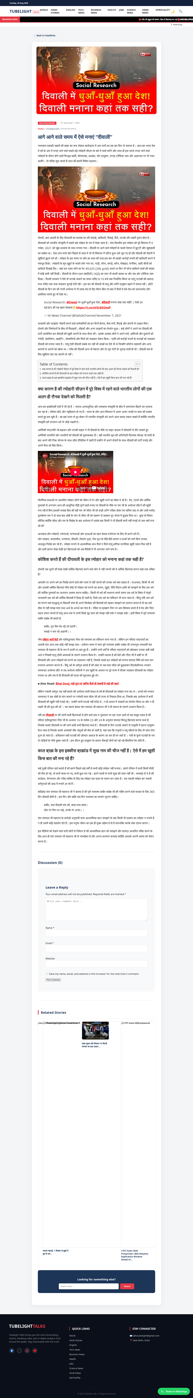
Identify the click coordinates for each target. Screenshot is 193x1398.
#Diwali (71, 302)
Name (50, 927)
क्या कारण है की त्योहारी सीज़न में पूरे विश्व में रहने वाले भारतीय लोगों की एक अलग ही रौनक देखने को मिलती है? (90, 369)
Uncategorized (47, 123)
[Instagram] (27, 1350)
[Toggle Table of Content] (136, 364)
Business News (96, 11)
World (44, 9)
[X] (19, 1350)
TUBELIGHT (24, 11)
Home (41, 128)
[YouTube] (35, 1350)
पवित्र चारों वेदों (50, 639)
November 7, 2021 (109, 316)
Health (112, 9)
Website (50, 958)
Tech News (81, 11)
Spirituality (163, 9)
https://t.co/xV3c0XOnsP (93, 308)
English (70, 9)
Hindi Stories (55, 11)
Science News (131, 11)
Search (127, 1286)
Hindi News (145, 11)
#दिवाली (106, 302)
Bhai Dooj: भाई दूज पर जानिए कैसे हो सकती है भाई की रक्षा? (87, 684)
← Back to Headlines (44, 35)
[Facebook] (11, 1350)
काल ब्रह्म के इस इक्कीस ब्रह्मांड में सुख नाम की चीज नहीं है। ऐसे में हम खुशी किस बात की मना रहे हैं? (87, 377)
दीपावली (50, 715)
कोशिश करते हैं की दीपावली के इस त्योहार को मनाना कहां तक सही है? (73, 373)
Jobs (121, 9)
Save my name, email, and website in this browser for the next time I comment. (94, 974)
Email (50, 943)
